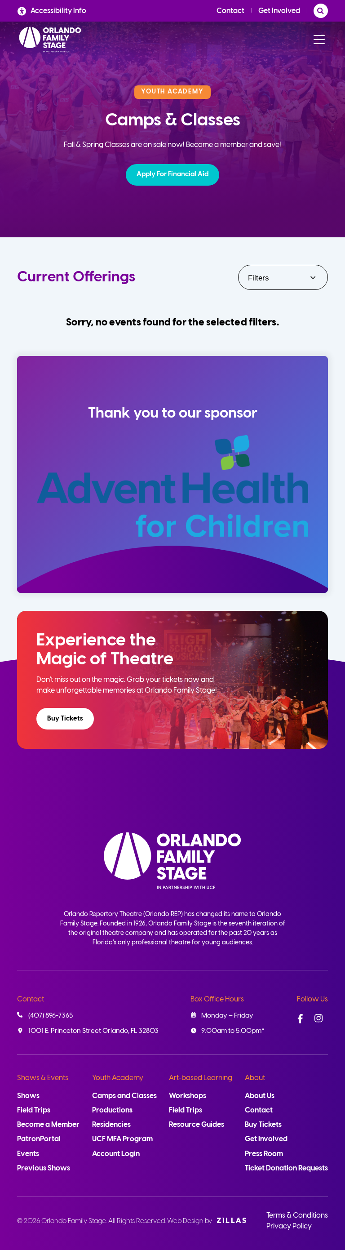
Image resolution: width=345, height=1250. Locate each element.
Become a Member (48, 1125)
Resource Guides (196, 1125)
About (255, 1078)
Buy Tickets (65, 718)
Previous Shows (43, 1168)
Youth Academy (117, 1078)
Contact (230, 11)
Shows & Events (42, 1078)
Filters (258, 278)
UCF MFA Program (122, 1139)
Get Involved (279, 11)
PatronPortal (39, 1139)
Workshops (187, 1096)
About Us (259, 1096)
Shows (28, 1096)
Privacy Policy (289, 1226)
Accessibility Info (58, 11)
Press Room (264, 1154)
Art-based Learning (200, 1078)
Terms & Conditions (297, 1215)
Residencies (111, 1125)
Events (28, 1154)
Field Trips (33, 1110)
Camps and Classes (124, 1096)
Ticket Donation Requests (286, 1168)
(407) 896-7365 (50, 1015)
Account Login (116, 1154)
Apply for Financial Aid (172, 174)
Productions (112, 1110)
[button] (172, 175)
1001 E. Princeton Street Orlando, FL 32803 (93, 1031)
